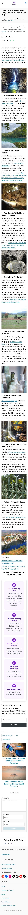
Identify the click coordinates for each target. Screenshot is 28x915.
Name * (6, 814)
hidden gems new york (7, 735)
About (3, 894)
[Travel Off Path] (14, 3)
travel (17, 735)
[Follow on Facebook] (5, 843)
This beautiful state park (9, 401)
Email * (6, 821)
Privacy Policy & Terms (8, 864)
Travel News (5, 898)
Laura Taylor (10, 20)
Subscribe (14, 724)
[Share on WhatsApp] (10, 40)
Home (3, 886)
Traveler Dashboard (7, 890)
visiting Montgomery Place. (16, 452)
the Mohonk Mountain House (15, 517)
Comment (5, 798)
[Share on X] (7, 40)
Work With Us (5, 902)
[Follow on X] (8, 843)
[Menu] (2, 3)
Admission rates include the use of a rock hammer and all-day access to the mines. (13, 245)
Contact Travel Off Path (8, 905)
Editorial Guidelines (7, 868)
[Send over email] (13, 40)
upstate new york (6, 739)
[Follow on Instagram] (11, 843)
